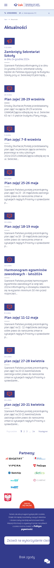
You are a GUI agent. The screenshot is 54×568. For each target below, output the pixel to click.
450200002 (12, 13)
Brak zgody (27, 557)
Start (5, 19)
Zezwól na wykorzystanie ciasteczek (28, 540)
